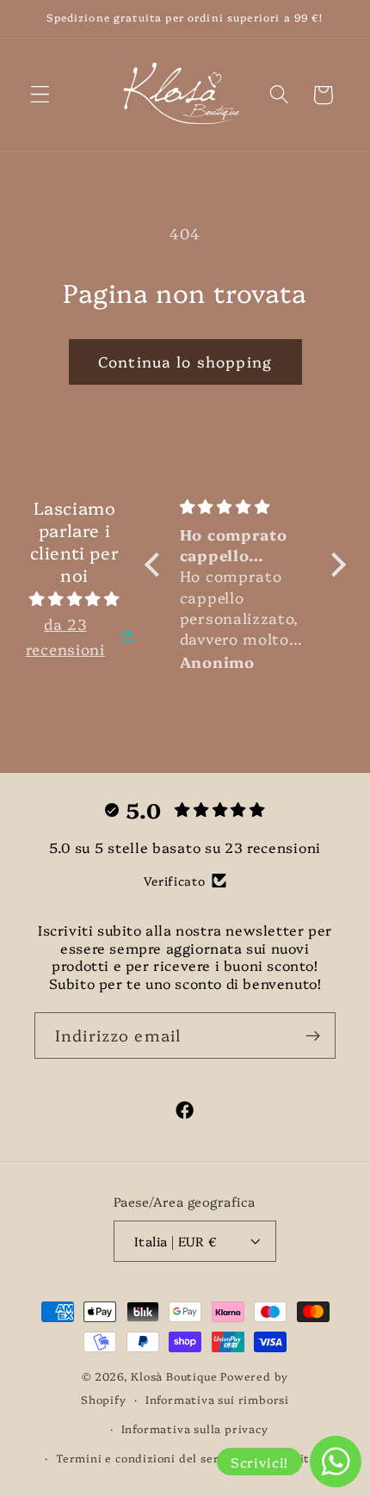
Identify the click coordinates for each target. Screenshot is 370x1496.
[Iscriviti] (313, 1035)
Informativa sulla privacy (194, 1428)
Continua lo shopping (185, 361)
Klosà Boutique (174, 1376)
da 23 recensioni (65, 636)
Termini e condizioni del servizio (151, 1457)
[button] (40, 95)
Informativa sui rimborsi (217, 1399)
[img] (74, 598)
